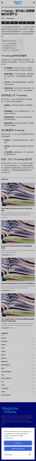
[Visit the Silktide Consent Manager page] (30, 454)
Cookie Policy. (8, 438)
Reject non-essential (18, 449)
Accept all (18, 443)
